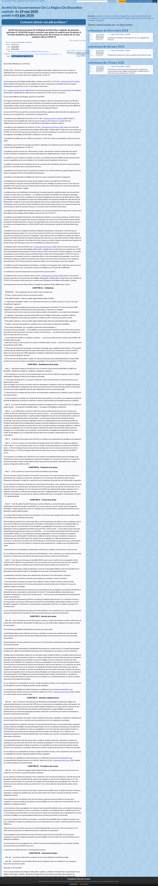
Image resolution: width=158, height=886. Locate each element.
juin (22, 15)
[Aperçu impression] (83, 55)
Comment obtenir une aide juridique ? (43, 22)
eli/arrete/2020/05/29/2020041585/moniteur (30, 51)
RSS (128, 1)
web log (141, 1)
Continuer (73, 884)
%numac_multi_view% (78, 52)
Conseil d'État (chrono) (22, 56)
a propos (133, 1)
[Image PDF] (79, 55)
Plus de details (84, 884)
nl (156, 1)
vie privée (122, 1)
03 (17, 15)
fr (154, 1)
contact (149, 1)
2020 (34, 11)
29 (21, 11)
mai (27, 11)
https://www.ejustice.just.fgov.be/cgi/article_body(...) (36, 54)
